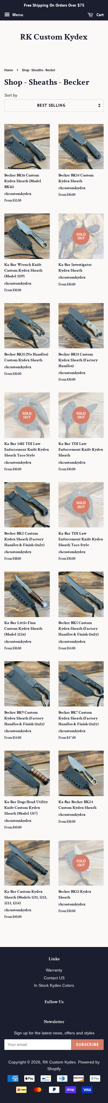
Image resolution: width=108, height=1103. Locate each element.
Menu (17, 14)
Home (8, 70)
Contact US (54, 978)
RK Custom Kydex (54, 37)
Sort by (10, 95)
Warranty (54, 970)
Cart (99, 14)
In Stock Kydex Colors (54, 985)
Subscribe (87, 1044)
